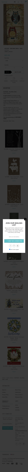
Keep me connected (15, 241)
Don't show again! (14, 249)
